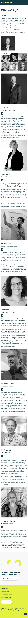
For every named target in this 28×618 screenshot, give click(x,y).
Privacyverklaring (14, 610)
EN (25, 614)
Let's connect (6, 602)
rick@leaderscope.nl (6, 597)
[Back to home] (6, 2)
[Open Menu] (26, 2)
